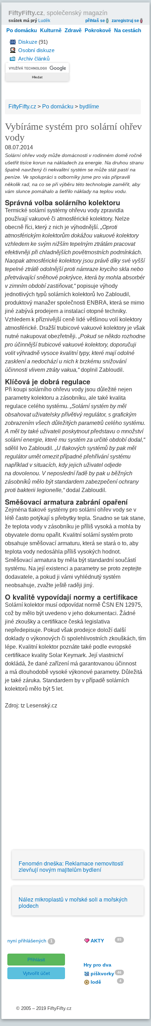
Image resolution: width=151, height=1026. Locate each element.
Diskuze (27, 42)
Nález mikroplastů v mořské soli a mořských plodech (73, 902)
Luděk (44, 20)
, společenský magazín (57, 12)
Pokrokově (98, 30)
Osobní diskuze (36, 50)
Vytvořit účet (36, 973)
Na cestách (127, 30)
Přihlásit (36, 959)
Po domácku (21, 30)
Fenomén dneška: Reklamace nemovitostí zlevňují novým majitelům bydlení (71, 866)
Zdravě (73, 30)
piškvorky (102, 973)
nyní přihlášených (26, 940)
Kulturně (50, 30)
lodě (96, 982)
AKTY (97, 940)
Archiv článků (34, 59)
